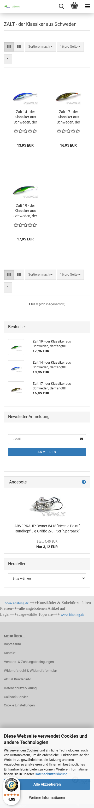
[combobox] (40, 47)
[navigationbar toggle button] (87, 6)
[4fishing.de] (10, 6)
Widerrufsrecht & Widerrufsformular (30, 671)
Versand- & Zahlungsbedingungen (29, 662)
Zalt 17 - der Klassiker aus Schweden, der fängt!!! (68, 117)
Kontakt (9, 653)
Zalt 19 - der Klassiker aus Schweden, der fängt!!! (25, 211)
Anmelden (47, 452)
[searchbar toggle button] (61, 6)
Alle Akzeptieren (47, 784)
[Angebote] (84, 482)
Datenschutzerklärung (51, 774)
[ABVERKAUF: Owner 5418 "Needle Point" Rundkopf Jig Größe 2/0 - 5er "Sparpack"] (47, 504)
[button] (9, 47)
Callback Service (16, 697)
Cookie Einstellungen (19, 705)
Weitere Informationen (47, 797)
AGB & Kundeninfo (17, 679)
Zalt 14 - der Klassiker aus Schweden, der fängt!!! (25, 117)
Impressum (12, 644)
